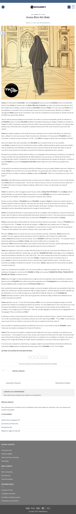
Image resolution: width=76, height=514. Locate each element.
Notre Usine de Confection (10, 457)
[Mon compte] (69, 7)
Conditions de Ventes (8, 493)
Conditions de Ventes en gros (10, 497)
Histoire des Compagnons (9, 420)
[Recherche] (6, 7)
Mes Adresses (5, 475)
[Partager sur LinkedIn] (46, 357)
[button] (3, 7)
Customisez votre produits (10, 501)
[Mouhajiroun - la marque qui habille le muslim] (38, 7)
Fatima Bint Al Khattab (62, 383)
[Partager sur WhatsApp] (29, 357)
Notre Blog (4, 461)
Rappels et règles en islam (9, 431)
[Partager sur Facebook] (32, 357)
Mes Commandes (7, 472)
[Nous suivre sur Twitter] (39, 1)
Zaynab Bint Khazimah (13, 383)
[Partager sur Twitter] (36, 357)
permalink (54, 363)
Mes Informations (7, 479)
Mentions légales (6, 454)
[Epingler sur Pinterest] (43, 357)
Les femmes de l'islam (38, 14)
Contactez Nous (6, 450)
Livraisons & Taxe (7, 490)
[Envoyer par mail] (39, 357)
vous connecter (16, 395)
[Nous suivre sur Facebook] (35, 1)
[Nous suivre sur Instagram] (37, 1)
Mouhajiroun (46, 22)
